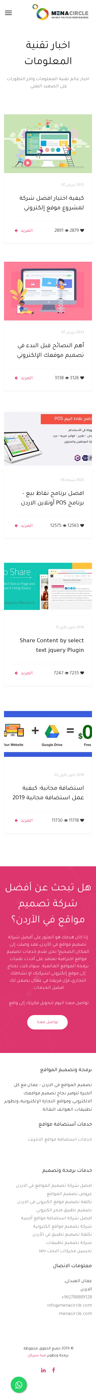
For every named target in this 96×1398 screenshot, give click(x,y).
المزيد (27, 231)
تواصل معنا (47, 1022)
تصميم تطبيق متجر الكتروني (64, 1210)
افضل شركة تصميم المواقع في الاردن (54, 1186)
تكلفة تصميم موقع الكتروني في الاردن (54, 1202)
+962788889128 (76, 1297)
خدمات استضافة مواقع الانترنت (60, 1139)
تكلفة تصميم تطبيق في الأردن (62, 1234)
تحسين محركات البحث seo (65, 1251)
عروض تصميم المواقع (69, 1194)
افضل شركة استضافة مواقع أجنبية (56, 1218)
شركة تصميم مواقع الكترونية (62, 1226)
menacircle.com (75, 1314)
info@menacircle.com (69, 1305)
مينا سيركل (36, 1356)
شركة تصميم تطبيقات (69, 1243)
